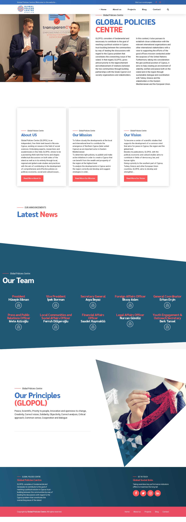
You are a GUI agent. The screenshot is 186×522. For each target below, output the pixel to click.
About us (117, 9)
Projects (132, 9)
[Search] (168, 9)
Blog (144, 9)
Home (103, 9)
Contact (157, 9)
